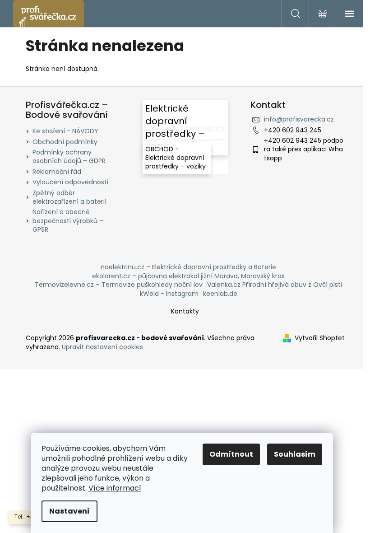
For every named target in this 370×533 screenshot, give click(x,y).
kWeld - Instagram (169, 293)
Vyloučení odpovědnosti (70, 182)
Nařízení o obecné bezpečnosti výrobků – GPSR (67, 220)
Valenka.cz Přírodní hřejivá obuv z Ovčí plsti (274, 284)
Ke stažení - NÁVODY (65, 131)
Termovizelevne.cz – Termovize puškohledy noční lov (119, 284)
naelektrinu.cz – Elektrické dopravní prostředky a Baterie (188, 266)
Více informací (114, 488)
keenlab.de (220, 293)
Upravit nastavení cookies (102, 346)
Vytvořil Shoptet (320, 338)
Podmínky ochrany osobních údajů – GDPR (69, 156)
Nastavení (69, 511)
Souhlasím (294, 454)
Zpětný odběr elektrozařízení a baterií (69, 197)
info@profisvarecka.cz (299, 119)
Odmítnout (231, 454)
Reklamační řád (56, 171)
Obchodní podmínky (64, 141)
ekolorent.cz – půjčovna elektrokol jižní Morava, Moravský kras (188, 276)
